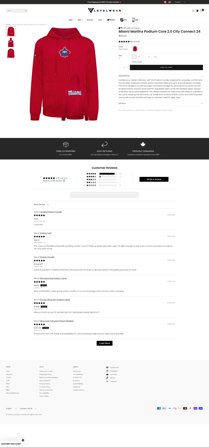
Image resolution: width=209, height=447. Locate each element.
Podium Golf (45, 233)
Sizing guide (137, 61)
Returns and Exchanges (48, 377)
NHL (125, 20)
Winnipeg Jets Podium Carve (53, 278)
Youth (8, 377)
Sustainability (78, 384)
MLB (113, 20)
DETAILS (122, 103)
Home (8, 24)
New (70, 20)
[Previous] (23, 73)
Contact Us (77, 377)
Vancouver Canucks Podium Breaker (57, 321)
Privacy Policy (44, 384)
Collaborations (78, 390)
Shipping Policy (45, 374)
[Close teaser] (23, 440)
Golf (100, 20)
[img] (39, 215)
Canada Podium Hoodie (51, 212)
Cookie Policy (44, 387)
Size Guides (44, 396)
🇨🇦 (165, 2)
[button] (124, 41)
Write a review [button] (154, 179)
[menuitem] (72, 20)
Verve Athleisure (12, 393)
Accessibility (44, 393)
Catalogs (76, 387)
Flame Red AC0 (135, 49)
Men (79, 20)
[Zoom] (106, 31)
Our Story (77, 371)
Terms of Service (45, 390)
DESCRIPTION (124, 76)
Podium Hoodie (47, 257)
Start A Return (44, 380)
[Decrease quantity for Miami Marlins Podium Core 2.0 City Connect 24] (120, 67)
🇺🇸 (169, 2)
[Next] (105, 73)
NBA (136, 20)
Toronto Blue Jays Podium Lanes (55, 299)
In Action (76, 380)
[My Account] (193, 11)
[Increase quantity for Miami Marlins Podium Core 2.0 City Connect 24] (127, 67)
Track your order (45, 371)
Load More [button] (104, 343)
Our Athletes (78, 374)
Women (90, 20)
